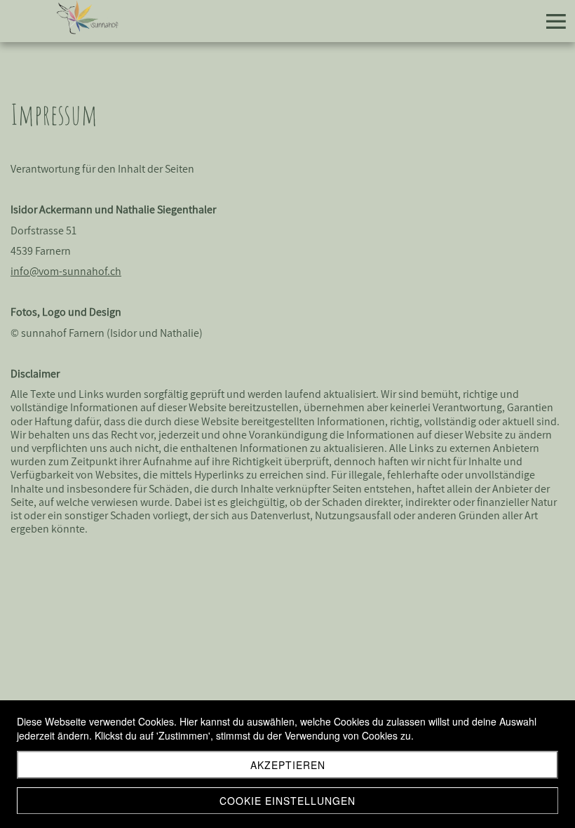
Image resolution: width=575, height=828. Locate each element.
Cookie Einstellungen (287, 801)
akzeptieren (287, 765)
